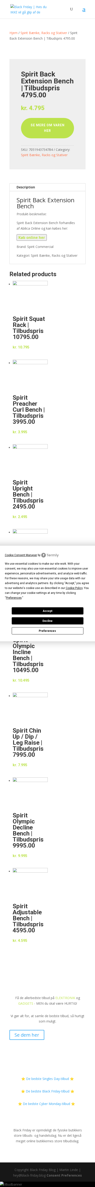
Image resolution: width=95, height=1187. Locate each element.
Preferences (47, 631)
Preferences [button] (14, 597)
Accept (47, 611)
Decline (47, 621)
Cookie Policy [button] (74, 588)
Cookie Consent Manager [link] (21, 555)
